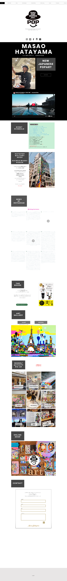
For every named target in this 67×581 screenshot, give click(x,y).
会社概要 (33, 575)
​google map (20, 181)
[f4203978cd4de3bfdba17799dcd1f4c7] (30, 39)
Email (22, 504)
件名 (21, 508)
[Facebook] (33, 39)
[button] (23, 73)
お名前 (22, 499)
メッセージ (22, 513)
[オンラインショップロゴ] (37, 39)
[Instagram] (27, 39)
